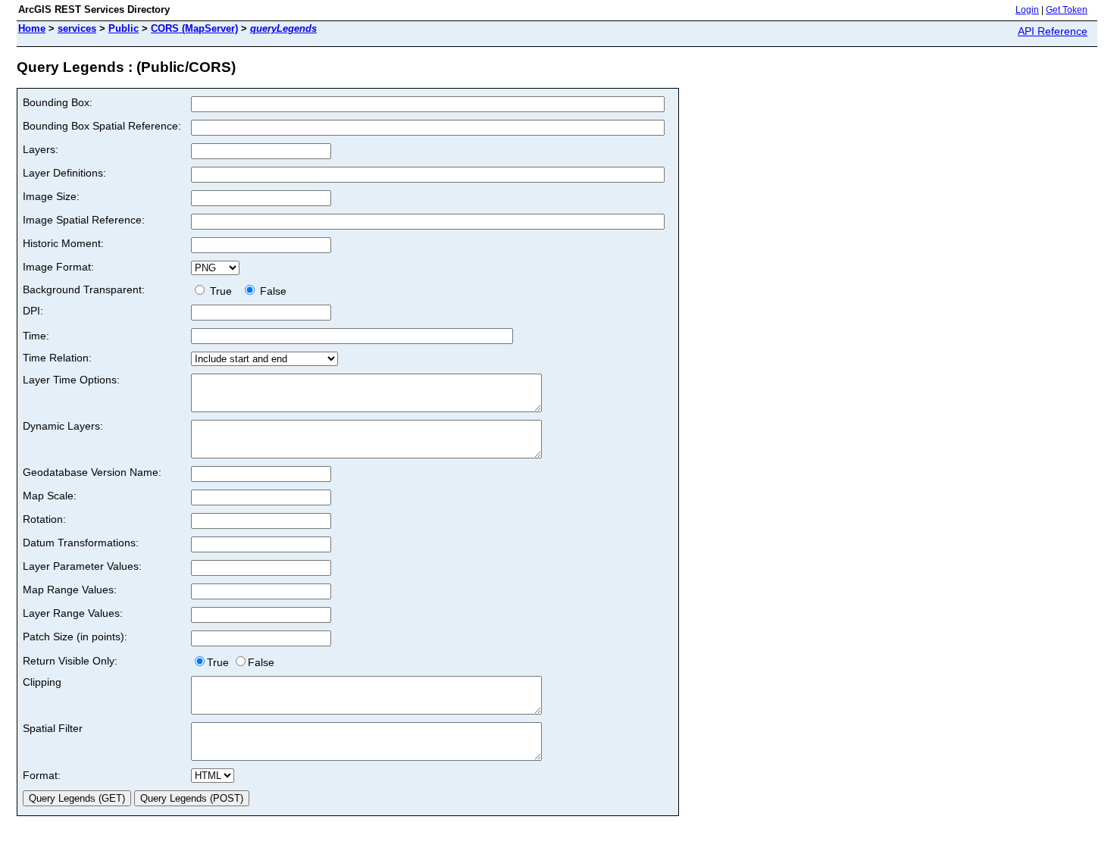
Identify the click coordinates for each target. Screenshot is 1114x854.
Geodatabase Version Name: (92, 472)
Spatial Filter (53, 728)
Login (1027, 9)
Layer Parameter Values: (82, 566)
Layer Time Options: (71, 380)
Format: (42, 775)
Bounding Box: (57, 102)
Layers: (40, 149)
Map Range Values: (70, 589)
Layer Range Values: (73, 613)
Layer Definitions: (64, 173)
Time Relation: (57, 358)
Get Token (1066, 9)
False (271, 291)
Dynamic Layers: (63, 426)
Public (123, 28)
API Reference (1052, 31)
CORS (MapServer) (194, 28)
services (77, 28)
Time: (36, 336)
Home (31, 28)
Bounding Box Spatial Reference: (102, 126)
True (222, 291)
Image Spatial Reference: (84, 220)
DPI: (33, 311)
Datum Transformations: (81, 542)
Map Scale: (50, 496)
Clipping (42, 682)
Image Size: (51, 196)
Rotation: (44, 519)
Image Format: (58, 267)
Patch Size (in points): (75, 636)
